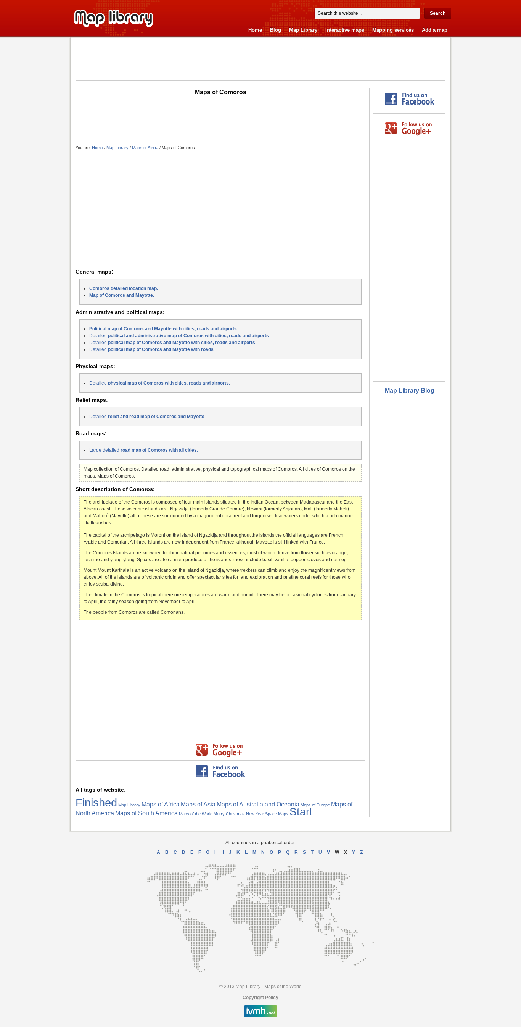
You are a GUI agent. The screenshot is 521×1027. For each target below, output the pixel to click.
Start (300, 812)
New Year (255, 813)
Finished (96, 802)
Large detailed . (143, 450)
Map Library (303, 30)
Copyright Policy (260, 997)
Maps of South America (146, 813)
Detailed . (179, 335)
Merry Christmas (229, 813)
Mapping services (393, 30)
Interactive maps (344, 30)
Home (255, 30)
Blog (275, 30)
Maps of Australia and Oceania (258, 804)
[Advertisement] (260, 59)
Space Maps (276, 813)
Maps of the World (195, 813)
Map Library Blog (409, 390)
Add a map (434, 30)
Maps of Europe (315, 805)
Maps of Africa (145, 147)
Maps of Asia (198, 804)
